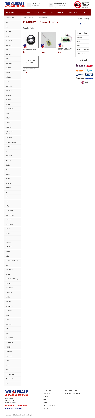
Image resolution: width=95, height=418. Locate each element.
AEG (7, 22)
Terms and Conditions (83, 50)
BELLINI (8, 59)
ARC (7, 27)
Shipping (79, 37)
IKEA (7, 197)
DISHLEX (8, 95)
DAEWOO (9, 86)
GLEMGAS (9, 156)
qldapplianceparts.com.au (13, 408)
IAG (7, 192)
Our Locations (72, 12)
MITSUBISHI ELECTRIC (12, 261)
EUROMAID (9, 127)
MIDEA (8, 252)
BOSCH (8, 72)
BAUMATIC (9, 41)
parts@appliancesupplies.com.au (16, 405)
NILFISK (8, 274)
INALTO (8, 206)
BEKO (7, 50)
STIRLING (8, 347)
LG (6, 238)
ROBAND (8, 302)
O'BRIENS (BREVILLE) (12, 279)
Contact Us (60, 12)
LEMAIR (8, 233)
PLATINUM (9, 292)
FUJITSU (8, 147)
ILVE (7, 201)
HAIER (7, 170)
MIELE (7, 256)
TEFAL (8, 361)
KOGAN (8, 229)
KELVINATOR (10, 215)
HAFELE (8, 165)
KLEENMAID (9, 224)
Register (36, 12)
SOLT (7, 333)
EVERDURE (9, 138)
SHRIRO (8, 320)
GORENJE (8, 161)
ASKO (7, 36)
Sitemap (45, 408)
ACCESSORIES (10, 18)
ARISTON (8, 32)
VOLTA (8, 370)
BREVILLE (8, 77)
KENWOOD (9, 220)
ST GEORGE (9, 342)
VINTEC (8, 365)
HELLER (8, 174)
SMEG (7, 329)
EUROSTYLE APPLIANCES (9, 132)
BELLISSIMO (9, 63)
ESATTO (8, 123)
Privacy (79, 46)
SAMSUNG (9, 311)
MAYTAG (9, 247)
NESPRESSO (9, 270)
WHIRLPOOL (9, 379)
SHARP (8, 315)
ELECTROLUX (10, 109)
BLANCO (8, 68)
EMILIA (8, 118)
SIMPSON (9, 324)
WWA (7, 383)
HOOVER (8, 188)
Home (28, 12)
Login (44, 12)
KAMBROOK (9, 211)
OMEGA (8, 283)
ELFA (7, 113)
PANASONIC (9, 288)
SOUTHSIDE (9, 338)
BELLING (8, 54)
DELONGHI (9, 91)
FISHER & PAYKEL (11, 142)
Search (87, 12)
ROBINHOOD (9, 306)
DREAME (8, 100)
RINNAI (8, 297)
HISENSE (8, 179)
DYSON (8, 104)
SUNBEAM (9, 352)
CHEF (7, 82)
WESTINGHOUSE (11, 374)
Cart (51, 12)
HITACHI (8, 183)
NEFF (7, 265)
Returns (79, 41)
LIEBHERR (8, 242)
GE (6, 151)
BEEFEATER (9, 45)
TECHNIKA (9, 356)
